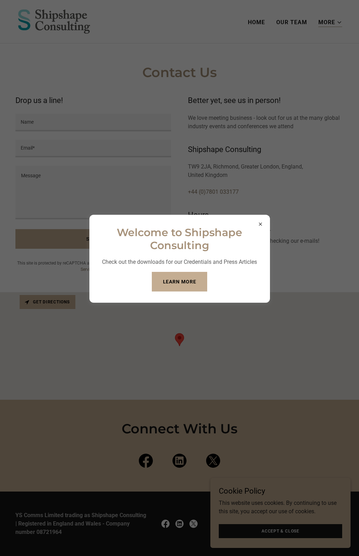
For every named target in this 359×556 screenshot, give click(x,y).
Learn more (179, 281)
